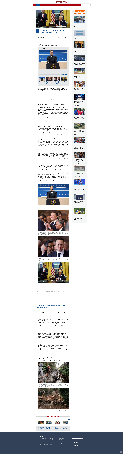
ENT (56, 4)
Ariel (41, 440)
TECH (52, 4)
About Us (75, 446)
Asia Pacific (72, 4)
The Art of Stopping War (44, 444)
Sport (60, 4)
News (38, 4)
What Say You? (43, 438)
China (42, 4)
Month (83, 13)
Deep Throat (42, 439)
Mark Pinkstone (62, 438)
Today (75, 13)
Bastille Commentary (53, 438)
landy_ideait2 (52, 444)
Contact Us (76, 445)
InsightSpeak (61, 440)
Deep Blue (52, 439)
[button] (65, 74)
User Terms (76, 442)
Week (80, 13)
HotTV (67, 4)
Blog (77, 4)
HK (63, 4)
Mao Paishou (61, 439)
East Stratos (52, 443)
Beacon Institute (53, 440)
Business (47, 4)
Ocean (41, 443)
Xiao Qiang (61, 443)
